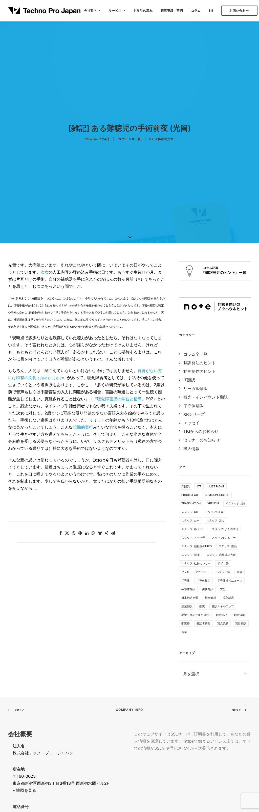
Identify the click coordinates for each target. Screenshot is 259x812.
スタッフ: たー (190, 520)
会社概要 (20, 734)
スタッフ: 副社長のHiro (196, 546)
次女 (44, 272)
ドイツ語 (223, 563)
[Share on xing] (106, 533)
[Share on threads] (74, 533)
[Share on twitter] (67, 533)
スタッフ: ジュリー (224, 537)
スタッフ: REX (214, 512)
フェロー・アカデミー (195, 572)
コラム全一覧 (131, 139)
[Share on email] (113, 533)
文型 (223, 589)
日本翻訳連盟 (189, 597)
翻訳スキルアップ (223, 606)
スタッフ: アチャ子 (193, 537)
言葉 (184, 632)
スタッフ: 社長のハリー (196, 563)
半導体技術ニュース (229, 580)
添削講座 (228, 597)
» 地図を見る (24, 790)
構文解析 (210, 597)
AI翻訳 (185, 486)
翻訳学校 (221, 615)
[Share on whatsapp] (93, 533)
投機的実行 (83, 427)
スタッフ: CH (189, 512)
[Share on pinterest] (80, 533)
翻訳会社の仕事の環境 (195, 615)
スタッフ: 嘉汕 (228, 546)
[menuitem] (92, 10)
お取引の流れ (143, 10)
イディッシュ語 (235, 503)
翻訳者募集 (203, 623)
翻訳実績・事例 (172, 10)
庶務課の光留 (164, 139)
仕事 (239, 572)
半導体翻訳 (188, 589)
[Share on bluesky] (100, 533)
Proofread (189, 495)
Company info (129, 710)
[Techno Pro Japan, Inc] (44, 10)
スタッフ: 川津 (190, 555)
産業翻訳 (186, 606)
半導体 (185, 580)
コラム (196, 10)
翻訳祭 (185, 623)
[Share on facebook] (60, 533)
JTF (199, 486)
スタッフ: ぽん (215, 520)
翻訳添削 (239, 615)
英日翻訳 (240, 623)
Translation (191, 503)
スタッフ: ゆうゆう (193, 529)
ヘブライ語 (223, 572)
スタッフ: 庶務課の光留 (221, 555)
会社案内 (90, 10)
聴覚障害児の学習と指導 (119, 398)
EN (211, 10)
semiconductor (217, 495)
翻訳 (202, 606)
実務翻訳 (207, 589)
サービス (115, 10)
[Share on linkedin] (87, 533)
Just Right (216, 486)
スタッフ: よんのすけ (225, 529)
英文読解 (222, 623)
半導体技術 (203, 580)
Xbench (213, 503)
